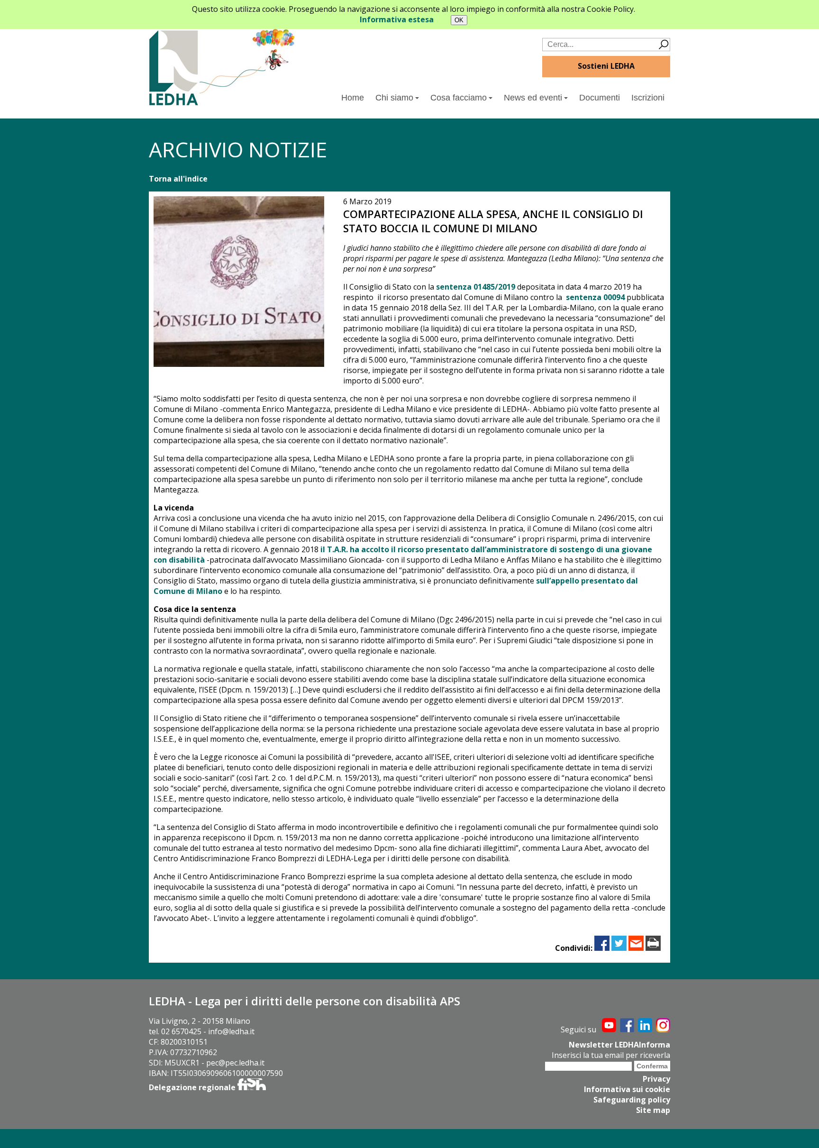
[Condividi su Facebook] (602, 948)
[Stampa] (653, 948)
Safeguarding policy (631, 1099)
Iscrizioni (647, 97)
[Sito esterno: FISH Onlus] (251, 1087)
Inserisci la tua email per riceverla (611, 1055)
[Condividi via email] (636, 948)
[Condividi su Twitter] (619, 948)
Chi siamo (394, 97)
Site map (653, 1110)
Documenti (599, 97)
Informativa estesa (397, 19)
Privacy (656, 1079)
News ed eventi (533, 97)
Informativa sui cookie (627, 1089)
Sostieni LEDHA (606, 66)
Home (352, 97)
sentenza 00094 (596, 297)
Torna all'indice (178, 178)
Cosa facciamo (458, 97)
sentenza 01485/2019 (476, 287)
